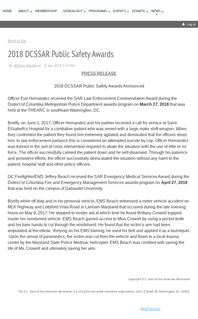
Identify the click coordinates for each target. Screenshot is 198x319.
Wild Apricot (150, 309)
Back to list (17, 40)
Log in (191, 24)
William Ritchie (25, 65)
